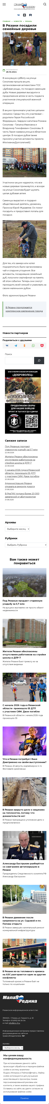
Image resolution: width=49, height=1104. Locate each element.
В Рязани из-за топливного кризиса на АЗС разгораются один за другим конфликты (24, 974)
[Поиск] (39, 360)
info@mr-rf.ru (14, 1023)
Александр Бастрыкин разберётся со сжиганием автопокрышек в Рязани (23, 866)
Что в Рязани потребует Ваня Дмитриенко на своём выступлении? (24, 761)
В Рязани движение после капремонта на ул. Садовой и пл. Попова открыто (22, 920)
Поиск (8, 354)
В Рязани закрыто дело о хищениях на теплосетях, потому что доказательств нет (24, 813)
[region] (24, 1077)
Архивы (6, 1044)
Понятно (24, 1098)
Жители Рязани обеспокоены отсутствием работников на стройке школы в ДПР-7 (21, 459)
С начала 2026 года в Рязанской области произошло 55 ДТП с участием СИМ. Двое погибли (22, 473)
